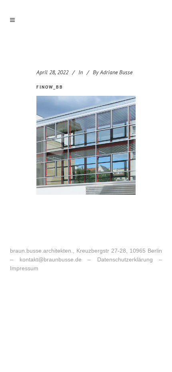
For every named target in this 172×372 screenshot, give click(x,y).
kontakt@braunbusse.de (51, 259)
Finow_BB (49, 87)
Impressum (24, 268)
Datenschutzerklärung (125, 259)
